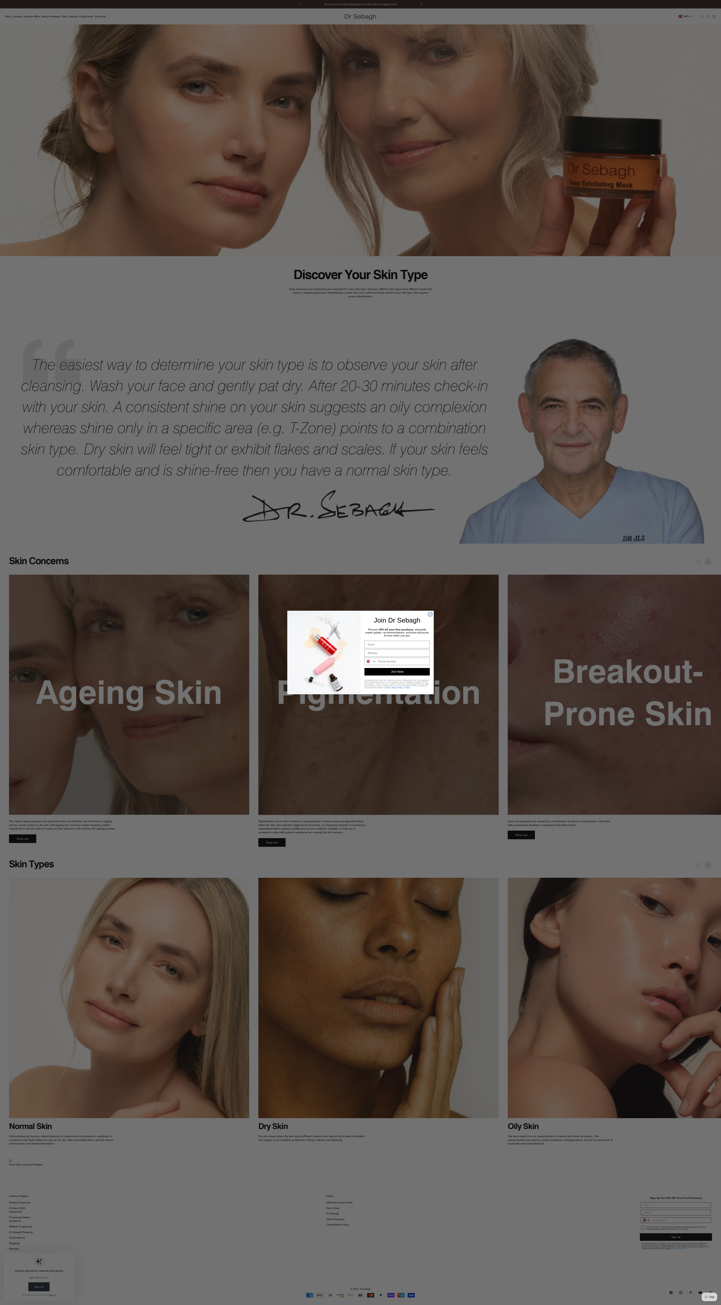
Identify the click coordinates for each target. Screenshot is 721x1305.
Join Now (397, 671)
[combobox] (370, 661)
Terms (407, 688)
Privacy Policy (397, 688)
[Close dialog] (430, 614)
